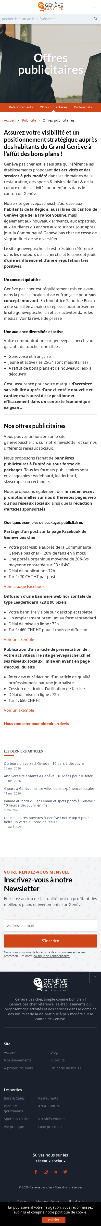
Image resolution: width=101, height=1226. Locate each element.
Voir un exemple (19, 639)
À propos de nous (18, 1068)
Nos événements (17, 1060)
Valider (53, 1219)
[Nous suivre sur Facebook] (36, 1172)
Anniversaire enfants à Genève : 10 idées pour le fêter (48, 776)
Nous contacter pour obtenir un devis (36, 723)
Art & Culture (49, 1106)
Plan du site (76, 1201)
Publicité (57, 1060)
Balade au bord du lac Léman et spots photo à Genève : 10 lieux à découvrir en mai (49, 803)
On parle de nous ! (65, 1068)
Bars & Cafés (14, 1098)
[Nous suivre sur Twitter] (65, 1172)
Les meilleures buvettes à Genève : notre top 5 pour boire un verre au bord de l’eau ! (46, 820)
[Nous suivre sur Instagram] (46, 1172)
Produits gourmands (13, 1108)
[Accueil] (50, 985)
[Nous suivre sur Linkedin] (55, 1172)
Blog (54, 1052)
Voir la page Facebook (24, 586)
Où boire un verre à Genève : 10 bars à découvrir (44, 764)
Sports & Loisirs (16, 1118)
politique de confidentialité (51, 956)
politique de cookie (70, 1212)
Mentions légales (48, 1201)
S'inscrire (50, 941)
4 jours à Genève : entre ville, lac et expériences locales (49, 789)
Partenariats (83, 107)
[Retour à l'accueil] (50, 7)
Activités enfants (51, 1118)
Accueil (10, 1052)
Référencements (21, 107)
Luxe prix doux (50, 1126)
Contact (22, 1201)
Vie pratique (14, 1126)
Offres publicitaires (53, 107)
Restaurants (48, 1098)
